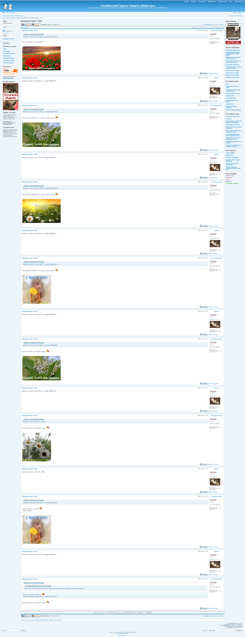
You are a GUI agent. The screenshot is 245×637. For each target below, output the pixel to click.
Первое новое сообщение (208, 27)
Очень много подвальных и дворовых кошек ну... (233, 145)
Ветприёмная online (8, 58)
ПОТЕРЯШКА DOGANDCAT (232, 183)
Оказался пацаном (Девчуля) (231, 107)
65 (219, 24)
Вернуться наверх (213, 73)
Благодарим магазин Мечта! (232, 101)
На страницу (206, 24)
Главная (186, 1)
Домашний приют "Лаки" (32, 21)
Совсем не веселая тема (233, 93)
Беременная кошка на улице (232, 87)
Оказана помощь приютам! (233, 110)
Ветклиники (6, 51)
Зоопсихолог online (8, 60)
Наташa (228, 179)
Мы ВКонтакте (212, 1)
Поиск (230, 1)
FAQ (235, 12)
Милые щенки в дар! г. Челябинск (232, 164)
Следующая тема (219, 27)
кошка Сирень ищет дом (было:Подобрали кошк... (233, 135)
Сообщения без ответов (8, 15)
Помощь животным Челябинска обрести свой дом (233, 168)
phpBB (119, 632)
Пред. (210, 24)
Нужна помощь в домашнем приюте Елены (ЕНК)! (234, 121)
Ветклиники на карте (9, 53)
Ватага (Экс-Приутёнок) (232, 50)
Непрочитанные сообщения (236, 15)
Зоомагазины (7, 56)
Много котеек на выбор (232, 70)
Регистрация (11, 12)
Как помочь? (201, 1)
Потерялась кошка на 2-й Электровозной (233, 90)
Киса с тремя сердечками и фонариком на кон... (233, 131)
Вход (5, 12)
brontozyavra (229, 177)
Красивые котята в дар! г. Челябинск (233, 160)
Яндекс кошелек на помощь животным (234, 127)
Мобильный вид (239, 1)
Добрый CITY (229, 155)
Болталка (228, 118)
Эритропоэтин (230, 104)
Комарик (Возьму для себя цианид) (233, 142)
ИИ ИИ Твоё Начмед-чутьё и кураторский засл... (233, 61)
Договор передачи (8, 62)
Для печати (24, 27)
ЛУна (227, 84)
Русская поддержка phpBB (122, 633)
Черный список (222, 1)
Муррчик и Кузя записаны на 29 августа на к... (233, 58)
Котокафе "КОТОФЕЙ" (232, 157)
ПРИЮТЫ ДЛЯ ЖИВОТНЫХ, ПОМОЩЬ (26, 17)
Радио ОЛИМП (230, 153)
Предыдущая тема (196, 27)
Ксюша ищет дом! (231, 98)
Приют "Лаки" (39, 17)
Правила (193, 1)
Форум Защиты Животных (9, 17)
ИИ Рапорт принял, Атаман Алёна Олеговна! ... (233, 67)
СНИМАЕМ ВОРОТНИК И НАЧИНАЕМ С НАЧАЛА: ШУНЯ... (233, 54)
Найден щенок (230, 95)
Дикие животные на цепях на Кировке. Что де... (233, 138)
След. (222, 24)
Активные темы (18, 15)
